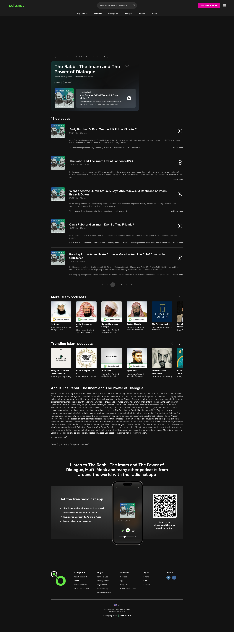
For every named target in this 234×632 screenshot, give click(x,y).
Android (146, 585)
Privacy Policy (102, 581)
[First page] (102, 285)
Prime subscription (128, 588)
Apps (122, 581)
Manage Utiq (102, 588)
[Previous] (172, 296)
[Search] (133, 5)
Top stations (82, 13)
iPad (145, 581)
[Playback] (129, 98)
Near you (128, 13)
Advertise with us (81, 585)
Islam (58, 83)
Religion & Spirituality (79, 445)
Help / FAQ (124, 585)
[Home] (55, 57)
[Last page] (131, 285)
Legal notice (102, 585)
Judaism (67, 83)
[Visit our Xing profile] (174, 577)
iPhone (146, 577)
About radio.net (80, 577)
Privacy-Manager (104, 592)
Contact (123, 577)
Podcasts (98, 13)
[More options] (134, 66)
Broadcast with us (81, 588)
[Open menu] (224, 5)
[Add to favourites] (127, 66)
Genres (142, 13)
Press (76, 581)
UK (118, 605)
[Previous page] (108, 285)
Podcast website (58, 437)
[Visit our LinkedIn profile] (168, 577)
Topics (154, 13)
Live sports (113, 13)
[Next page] (126, 285)
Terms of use (102, 577)
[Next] (180, 296)
